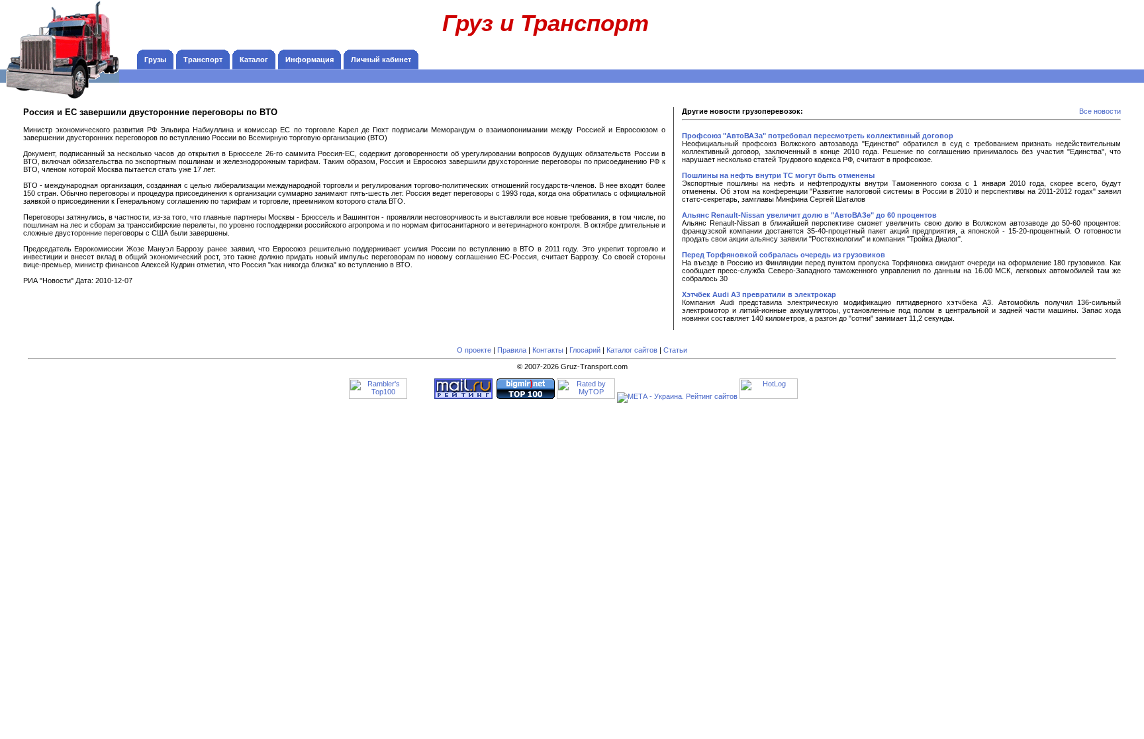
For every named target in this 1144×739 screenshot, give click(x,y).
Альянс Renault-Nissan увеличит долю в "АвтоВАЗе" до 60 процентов (809, 215)
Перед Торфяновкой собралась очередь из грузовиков (783, 255)
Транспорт (202, 60)
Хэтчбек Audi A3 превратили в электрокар (759, 294)
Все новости (1100, 111)
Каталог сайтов (631, 350)
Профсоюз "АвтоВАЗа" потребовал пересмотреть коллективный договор (817, 136)
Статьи (675, 350)
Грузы (155, 60)
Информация (309, 60)
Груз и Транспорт (545, 23)
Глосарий (584, 350)
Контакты (547, 350)
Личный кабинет (381, 60)
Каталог (254, 60)
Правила (511, 350)
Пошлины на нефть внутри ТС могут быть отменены (778, 175)
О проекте (474, 350)
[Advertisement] (1051, 30)
